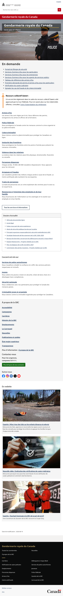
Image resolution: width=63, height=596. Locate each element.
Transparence (7, 346)
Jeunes (4, 272)
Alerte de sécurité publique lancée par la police (22, 229)
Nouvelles (6, 333)
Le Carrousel (7, 329)
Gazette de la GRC (37, 576)
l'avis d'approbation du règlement (33, 104)
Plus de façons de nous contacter (13, 365)
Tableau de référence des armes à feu (19, 80)
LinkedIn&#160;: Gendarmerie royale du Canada (11, 376)
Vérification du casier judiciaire (16, 85)
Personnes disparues (10, 162)
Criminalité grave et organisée (14, 292)
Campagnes (7, 312)
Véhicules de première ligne (16, 220)
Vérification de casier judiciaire (11, 565)
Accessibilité (7, 307)
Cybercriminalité (9, 132)
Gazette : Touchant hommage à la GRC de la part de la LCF (23, 516)
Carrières (6, 316)
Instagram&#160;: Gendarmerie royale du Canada (7, 376)
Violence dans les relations (13, 152)
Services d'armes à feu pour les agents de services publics (27, 77)
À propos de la (26, 350)
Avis (3, 592)
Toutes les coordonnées (9, 550)
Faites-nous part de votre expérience (19, 226)
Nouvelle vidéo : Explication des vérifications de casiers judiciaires (26, 471)
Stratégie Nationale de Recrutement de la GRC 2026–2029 (25, 235)
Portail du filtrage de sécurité (16, 69)
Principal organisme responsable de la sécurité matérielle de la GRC (28, 232)
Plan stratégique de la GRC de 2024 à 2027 (20, 245)
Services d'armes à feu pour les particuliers (21, 72)
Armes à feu (7, 113)
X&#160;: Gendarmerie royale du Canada (15, 376)
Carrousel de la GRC (38, 580)
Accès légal (10, 223)
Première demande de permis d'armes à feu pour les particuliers (29, 83)
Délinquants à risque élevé (40, 561)
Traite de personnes (10, 182)
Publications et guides (11, 337)
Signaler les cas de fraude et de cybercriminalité (23, 88)
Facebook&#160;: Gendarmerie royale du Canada (3, 376)
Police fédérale (8, 123)
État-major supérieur (10, 341)
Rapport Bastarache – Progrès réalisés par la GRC (23, 242)
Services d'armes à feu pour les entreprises (21, 75)
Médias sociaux (6, 588)
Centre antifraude (7, 580)
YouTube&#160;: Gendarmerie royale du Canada (19, 376)
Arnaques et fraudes (10, 172)
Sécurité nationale (9, 282)
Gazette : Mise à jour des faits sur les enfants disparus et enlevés (26, 424)
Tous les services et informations (16, 207)
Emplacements (8, 324)
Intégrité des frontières (11, 142)
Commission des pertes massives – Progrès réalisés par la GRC (27, 248)
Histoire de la (9, 320)
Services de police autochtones (14, 262)
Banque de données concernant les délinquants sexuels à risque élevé (30, 238)
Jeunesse (34, 568)
